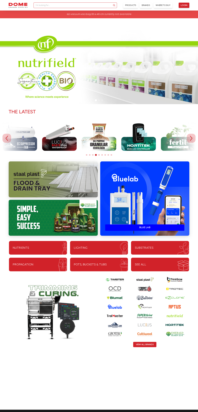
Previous (6, 138)
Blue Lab (144, 227)
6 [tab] (102, 155)
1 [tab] (96, 100)
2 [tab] (99, 100)
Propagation (23, 264)
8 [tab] (108, 155)
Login (184, 5)
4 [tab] (96, 155)
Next (191, 138)
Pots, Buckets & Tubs (90, 264)
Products (130, 5)
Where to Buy (163, 5)
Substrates (144, 247)
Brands (146, 5)
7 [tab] (105, 155)
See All (140, 264)
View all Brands (145, 344)
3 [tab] (102, 100)
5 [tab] (99, 155)
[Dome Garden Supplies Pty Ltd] (18, 5)
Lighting (81, 247)
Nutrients (21, 247)
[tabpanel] (99, 66)
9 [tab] (111, 155)
